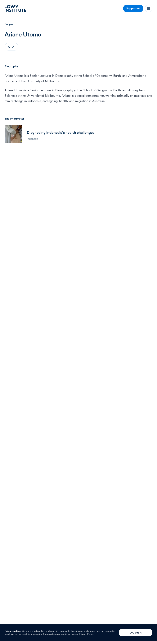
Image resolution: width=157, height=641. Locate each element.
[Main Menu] (148, 8)
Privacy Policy (86, 634)
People (9, 24)
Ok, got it (135, 632)
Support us (133, 8)
